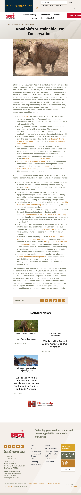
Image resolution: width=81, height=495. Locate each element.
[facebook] (37, 4)
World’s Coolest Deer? (26, 339)
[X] (46, 301)
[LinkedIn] (55, 301)
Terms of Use (42, 484)
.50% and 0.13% (47, 229)
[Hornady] (33, 402)
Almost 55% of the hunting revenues (31, 161)
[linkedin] (22, 446)
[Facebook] (42, 301)
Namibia (27, 187)
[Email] (64, 301)
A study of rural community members (32, 169)
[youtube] (18, 446)
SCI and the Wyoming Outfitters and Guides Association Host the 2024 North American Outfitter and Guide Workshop (26, 383)
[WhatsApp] (59, 301)
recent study (24, 117)
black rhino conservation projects (32, 257)
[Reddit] (51, 301)
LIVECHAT (74, 486)
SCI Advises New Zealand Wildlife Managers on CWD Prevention (54, 344)
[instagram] (37, 8)
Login (76, 9)
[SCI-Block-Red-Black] (10, 14)
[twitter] (9, 446)
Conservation (29, 24)
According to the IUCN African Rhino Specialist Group (44, 214)
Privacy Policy (32, 484)
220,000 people (49, 166)
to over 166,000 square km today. (37, 159)
